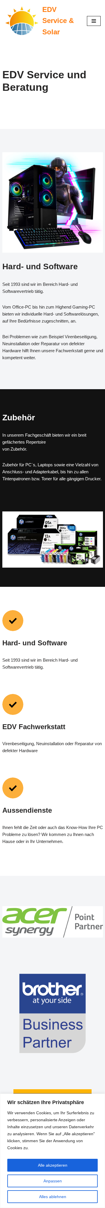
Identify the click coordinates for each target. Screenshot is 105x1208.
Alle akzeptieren (52, 1165)
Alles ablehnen (52, 1196)
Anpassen (52, 1181)
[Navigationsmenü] (94, 21)
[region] (52, 1151)
